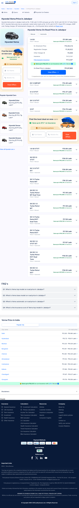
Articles (42, 407)
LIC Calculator (25, 420)
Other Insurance (9, 420)
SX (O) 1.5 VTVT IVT (33, 242)
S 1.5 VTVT (34, 92)
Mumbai (4, 343)
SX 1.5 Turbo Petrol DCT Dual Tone (34, 219)
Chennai (4, 354)
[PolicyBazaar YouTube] (46, 457)
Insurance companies (46, 412)
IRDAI (2, 466)
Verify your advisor (64, 423)
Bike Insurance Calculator (29, 434)
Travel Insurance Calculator (29, 428)
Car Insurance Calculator (28, 431)
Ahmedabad (5, 359)
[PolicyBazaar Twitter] (37, 457)
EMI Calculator (25, 418)
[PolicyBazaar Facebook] (32, 457)
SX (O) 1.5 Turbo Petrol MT (34, 206)
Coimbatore (5, 364)
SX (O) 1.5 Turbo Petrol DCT (34, 270)
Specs (16, 12)
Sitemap (61, 410)
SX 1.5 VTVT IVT (34, 169)
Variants (26, 12)
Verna (22, 8)
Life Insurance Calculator (28, 423)
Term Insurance (9, 412)
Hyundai (16, 8)
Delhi (3, 333)
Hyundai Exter (14, 100)
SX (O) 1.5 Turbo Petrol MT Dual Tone (35, 192)
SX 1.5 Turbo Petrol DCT (34, 231)
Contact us (62, 420)
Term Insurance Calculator (29, 415)
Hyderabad (5, 338)
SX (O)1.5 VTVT (33, 158)
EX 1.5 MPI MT (35, 83)
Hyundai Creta (14, 113)
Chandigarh (5, 374)
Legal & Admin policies (66, 415)
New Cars (9, 8)
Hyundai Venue (14, 125)
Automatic (43, 34)
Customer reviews (45, 410)
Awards (42, 415)
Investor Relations (64, 426)
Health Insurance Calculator (29, 426)
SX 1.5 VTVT (34, 100)
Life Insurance (8, 410)
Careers (61, 412)
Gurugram (5, 379)
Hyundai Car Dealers (42, 12)
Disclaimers (5, 391)
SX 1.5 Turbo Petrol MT (34, 180)
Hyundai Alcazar (15, 138)
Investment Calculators (30, 407)
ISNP (60, 418)
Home (3, 8)
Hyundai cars (9, 149)
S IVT (32, 109)
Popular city (20, 325)
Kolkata (4, 369)
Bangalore (5, 349)
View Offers (52, 72)
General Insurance (9, 407)
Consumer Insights (45, 418)
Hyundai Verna (12, 42)
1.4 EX (32, 39)
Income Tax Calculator (28, 412)
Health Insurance (9, 418)
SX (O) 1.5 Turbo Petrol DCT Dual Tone (34, 255)
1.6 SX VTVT (34, 149)
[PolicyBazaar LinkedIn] (41, 457)
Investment (7, 415)
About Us (61, 407)
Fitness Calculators (29, 410)
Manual (33, 34)
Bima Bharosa (9, 466)
